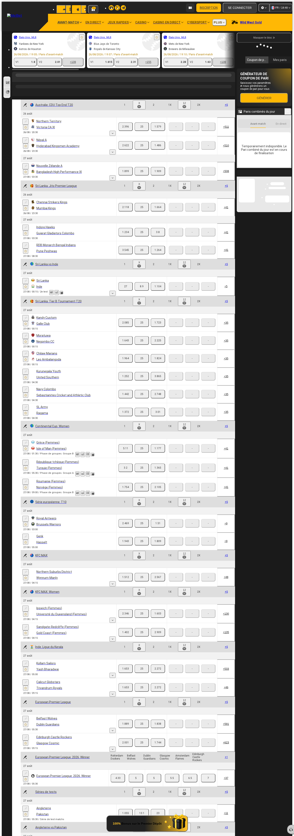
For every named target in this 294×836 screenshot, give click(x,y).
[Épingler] (25, 122)
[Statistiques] (51, 292)
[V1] (125, 126)
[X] (142, 126)
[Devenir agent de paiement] (190, 7)
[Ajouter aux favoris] (81, 37)
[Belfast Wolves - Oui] (136, 778)
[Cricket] (24, 79)
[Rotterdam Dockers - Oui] (118, 778)
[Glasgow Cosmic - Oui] (172, 778)
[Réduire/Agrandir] (287, 169)
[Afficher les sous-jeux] (113, 133)
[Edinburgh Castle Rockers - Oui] (208, 778)
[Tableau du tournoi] (88, 454)
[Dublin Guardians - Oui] (154, 778)
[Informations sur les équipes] (61, 292)
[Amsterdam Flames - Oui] (190, 778)
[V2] (158, 126)
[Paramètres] (263, 8)
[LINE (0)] (16, 79)
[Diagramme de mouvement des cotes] (56, 292)
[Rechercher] (231, 79)
